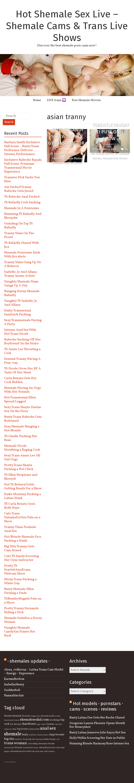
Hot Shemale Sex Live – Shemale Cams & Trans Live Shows (67, 26)
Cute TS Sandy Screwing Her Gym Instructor (66, 136)
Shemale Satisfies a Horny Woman (23, 620)
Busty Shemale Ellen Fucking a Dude (19, 591)
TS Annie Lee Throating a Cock (22, 351)
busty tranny (50, 739)
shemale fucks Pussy (30, 747)
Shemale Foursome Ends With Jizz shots (22, 254)
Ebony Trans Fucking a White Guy (20, 581)
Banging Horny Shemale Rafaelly (22, 293)
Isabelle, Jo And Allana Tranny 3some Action (20, 274)
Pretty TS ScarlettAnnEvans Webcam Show (17, 569)
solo (57, 739)
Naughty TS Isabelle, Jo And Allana (20, 303)
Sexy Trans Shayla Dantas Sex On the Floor (22, 409)
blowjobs (26, 716)
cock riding (32, 743)
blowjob (18, 747)
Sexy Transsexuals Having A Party (23, 322)
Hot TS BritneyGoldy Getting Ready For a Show (23, 486)
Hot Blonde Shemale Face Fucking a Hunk (22, 539)
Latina (43, 724)
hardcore (29, 724)
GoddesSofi (12, 690)
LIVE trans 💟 (56, 100)
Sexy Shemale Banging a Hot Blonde (21, 428)
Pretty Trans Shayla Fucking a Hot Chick (18, 467)
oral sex (32, 734)
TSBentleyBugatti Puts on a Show (110, 131)
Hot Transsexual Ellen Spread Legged (20, 399)
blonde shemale (12, 715)
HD (24, 739)
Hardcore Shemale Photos (66, 158)
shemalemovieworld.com (22, 751)
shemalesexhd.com (34, 719)
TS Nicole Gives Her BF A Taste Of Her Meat (22, 370)
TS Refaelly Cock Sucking (22, 202)
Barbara (51, 751)
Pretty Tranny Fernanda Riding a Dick (21, 610)
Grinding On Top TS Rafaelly (18, 225)
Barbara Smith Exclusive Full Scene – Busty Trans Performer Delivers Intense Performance (22, 148)
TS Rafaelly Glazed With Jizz (21, 245)
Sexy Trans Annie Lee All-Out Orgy (22, 457)
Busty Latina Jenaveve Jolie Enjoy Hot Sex (97, 732)
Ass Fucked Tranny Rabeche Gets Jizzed (18, 189)
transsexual (33, 729)
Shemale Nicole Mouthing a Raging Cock (22, 448)
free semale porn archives (7, 762)
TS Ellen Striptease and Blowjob (20, 477)
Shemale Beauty (13, 762)
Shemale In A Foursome (21, 208)
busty (25, 734)
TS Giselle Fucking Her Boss (20, 438)
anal (62, 747)
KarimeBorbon (14, 679)
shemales (43, 743)
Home (37, 100)
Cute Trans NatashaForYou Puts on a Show (22, 517)
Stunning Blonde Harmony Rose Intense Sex (99, 743)
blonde (51, 743)
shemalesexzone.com (49, 747)
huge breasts (56, 734)
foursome (39, 739)
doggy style (35, 716)
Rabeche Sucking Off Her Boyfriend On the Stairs (22, 341)
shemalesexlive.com (50, 716)
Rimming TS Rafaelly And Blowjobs (23, 216)
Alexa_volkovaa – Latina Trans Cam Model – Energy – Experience (33, 672)
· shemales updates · (29, 661)
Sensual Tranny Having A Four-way (22, 361)
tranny (50, 724)
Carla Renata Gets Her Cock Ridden (20, 380)
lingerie (7, 751)
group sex (30, 739)
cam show (58, 724)
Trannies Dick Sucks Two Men (22, 179)
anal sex (48, 728)
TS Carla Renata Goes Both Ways (19, 506)
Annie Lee (8, 729)
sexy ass (39, 751)
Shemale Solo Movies (114, 158)
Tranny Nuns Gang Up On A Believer (22, 264)
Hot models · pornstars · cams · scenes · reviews (96, 706)
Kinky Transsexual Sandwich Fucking (17, 312)
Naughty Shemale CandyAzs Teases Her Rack (19, 631)
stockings (55, 720)
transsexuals (9, 747)
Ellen (14, 729)
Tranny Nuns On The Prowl (19, 235)
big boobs (22, 729)
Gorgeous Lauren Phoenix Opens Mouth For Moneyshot (97, 725)
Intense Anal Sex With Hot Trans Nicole (20, 332)
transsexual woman (11, 720)
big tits (9, 739)
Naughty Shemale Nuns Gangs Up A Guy (21, 283)
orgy (38, 724)
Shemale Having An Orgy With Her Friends (22, 390)
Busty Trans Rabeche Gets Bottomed (23, 419)
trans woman (15, 743)
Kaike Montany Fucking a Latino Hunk (22, 496)
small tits (18, 739)
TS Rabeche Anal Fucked (22, 196)
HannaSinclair (14, 695)
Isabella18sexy (14, 684)
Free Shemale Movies (86, 100)
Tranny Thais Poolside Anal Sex (20, 529)
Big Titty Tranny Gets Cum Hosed (19, 548)
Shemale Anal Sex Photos (67, 163)
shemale (12, 734)
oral (46, 751)
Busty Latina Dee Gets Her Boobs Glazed (97, 718)
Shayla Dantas (43, 735)
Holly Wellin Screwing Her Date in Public (97, 738)
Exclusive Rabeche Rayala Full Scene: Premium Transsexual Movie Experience (23, 166)
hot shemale (16, 724)
